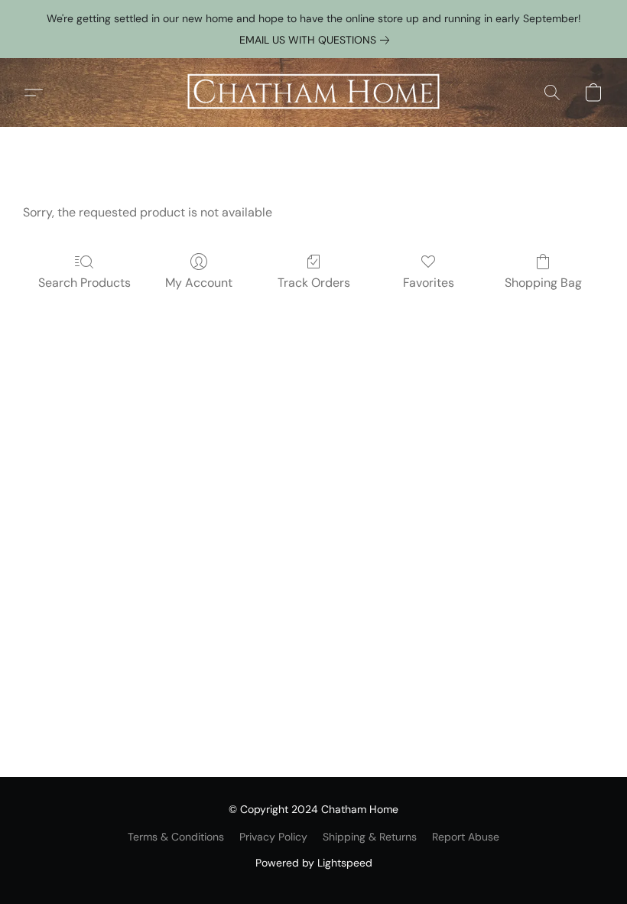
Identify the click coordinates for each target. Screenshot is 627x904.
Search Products (84, 283)
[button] (313, 92)
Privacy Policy (273, 837)
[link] (317, 40)
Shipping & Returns (370, 837)
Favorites (428, 283)
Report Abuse (465, 837)
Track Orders (314, 283)
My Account (198, 283)
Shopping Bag (543, 283)
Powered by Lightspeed (313, 863)
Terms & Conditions (176, 837)
